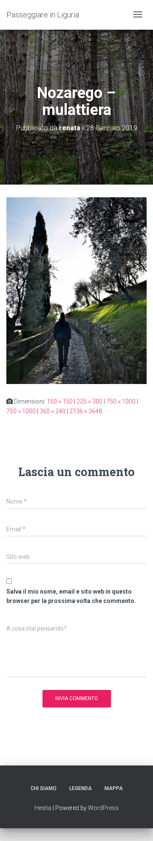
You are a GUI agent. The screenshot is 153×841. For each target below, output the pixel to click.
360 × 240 (52, 411)
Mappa (114, 788)
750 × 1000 (121, 401)
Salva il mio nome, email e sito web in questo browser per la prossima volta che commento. (71, 596)
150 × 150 (60, 401)
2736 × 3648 (85, 411)
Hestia (42, 808)
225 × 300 (89, 401)
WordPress (103, 808)
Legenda (80, 788)
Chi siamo (44, 788)
